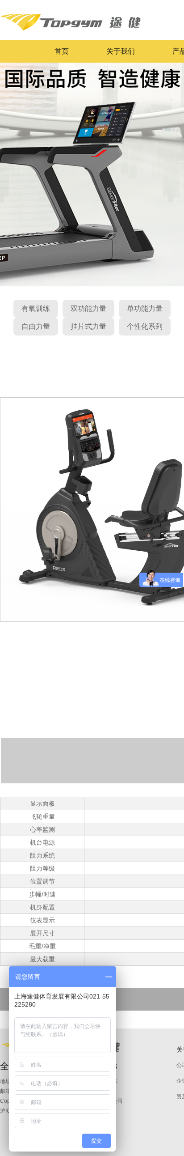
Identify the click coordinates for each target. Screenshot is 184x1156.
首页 (61, 51)
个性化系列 (145, 326)
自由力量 (35, 326)
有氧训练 (35, 308)
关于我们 (120, 51)
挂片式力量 (88, 326)
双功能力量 (88, 308)
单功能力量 (145, 308)
